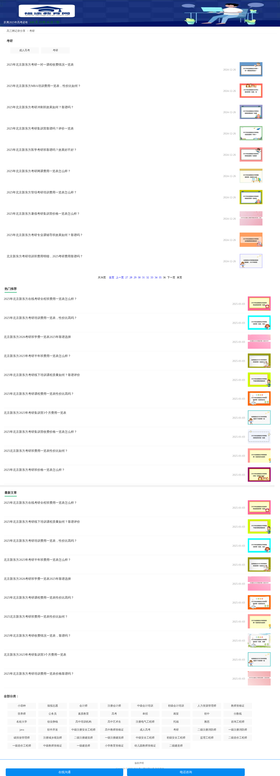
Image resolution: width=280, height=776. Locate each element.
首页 (111, 277)
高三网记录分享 (16, 30)
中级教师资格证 (52, 745)
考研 (32, 30)
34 (156, 277)
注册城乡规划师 (52, 737)
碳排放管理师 (22, 737)
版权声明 (139, 763)
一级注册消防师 (237, 729)
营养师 (22, 713)
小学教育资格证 (114, 745)
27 (126, 277)
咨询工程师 (237, 721)
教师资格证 (237, 705)
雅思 (207, 721)
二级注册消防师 (207, 729)
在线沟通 (64, 772)
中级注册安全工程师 (83, 729)
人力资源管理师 (207, 705)
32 (147, 277)
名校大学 (21, 721)
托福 (176, 721)
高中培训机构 (83, 721)
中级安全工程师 (145, 737)
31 (143, 277)
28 (131, 277)
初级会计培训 (176, 705)
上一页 (120, 277)
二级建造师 (176, 745)
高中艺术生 (114, 721)
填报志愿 (52, 705)
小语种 (22, 705)
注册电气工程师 (145, 721)
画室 (176, 713)
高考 (114, 713)
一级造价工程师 (21, 745)
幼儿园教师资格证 (145, 745)
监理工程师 (207, 737)
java (22, 729)
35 (160, 277)
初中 (207, 713)
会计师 (83, 705)
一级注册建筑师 (114, 737)
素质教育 (83, 713)
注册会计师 (114, 705)
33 (151, 277)
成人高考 (24, 50)
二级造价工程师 (237, 737)
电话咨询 (186, 772)
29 (135, 277)
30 (139, 277)
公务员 (53, 713)
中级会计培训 (145, 705)
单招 (145, 713)
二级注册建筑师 (83, 737)
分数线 (238, 713)
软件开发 (52, 729)
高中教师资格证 (114, 729)
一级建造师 (83, 745)
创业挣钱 (52, 721)
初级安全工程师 (176, 737)
